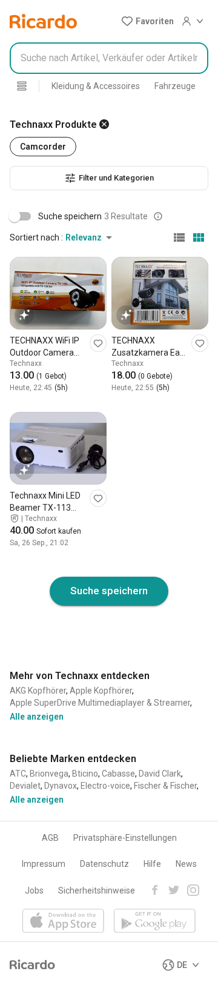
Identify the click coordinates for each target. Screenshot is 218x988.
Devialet (25, 786)
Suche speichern (109, 591)
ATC (18, 773)
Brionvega (49, 773)
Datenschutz (104, 864)
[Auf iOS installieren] (63, 922)
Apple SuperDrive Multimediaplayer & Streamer (100, 703)
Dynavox (60, 786)
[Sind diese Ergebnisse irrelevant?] (158, 216)
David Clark (160, 773)
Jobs (34, 890)
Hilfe (152, 864)
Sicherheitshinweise (96, 890)
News (186, 864)
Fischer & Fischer (165, 786)
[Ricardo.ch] (43, 21)
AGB (50, 838)
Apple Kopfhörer (101, 690)
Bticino (85, 773)
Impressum (43, 864)
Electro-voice (105, 786)
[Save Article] (98, 343)
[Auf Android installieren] (155, 922)
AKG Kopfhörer (38, 690)
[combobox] (109, 58)
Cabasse (118, 773)
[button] (147, 21)
